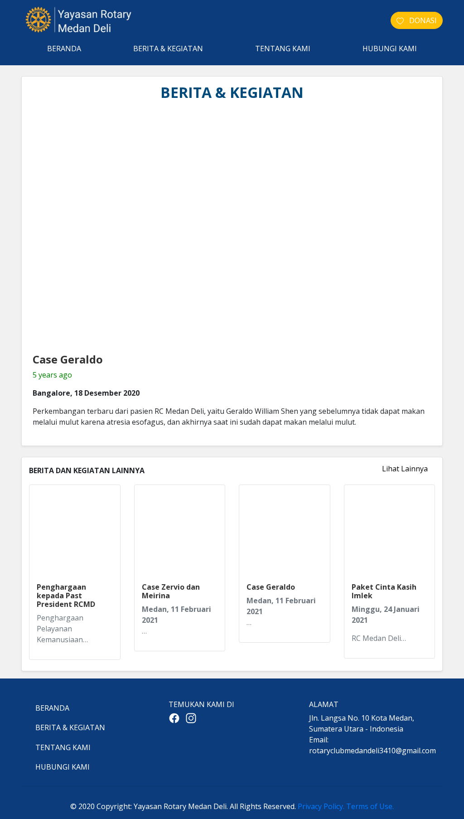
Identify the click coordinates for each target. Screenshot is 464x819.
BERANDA (64, 48)
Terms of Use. (370, 806)
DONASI (420, 20)
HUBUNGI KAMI (389, 48)
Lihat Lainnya (405, 469)
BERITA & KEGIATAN (168, 48)
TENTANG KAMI (282, 48)
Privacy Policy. (321, 806)
